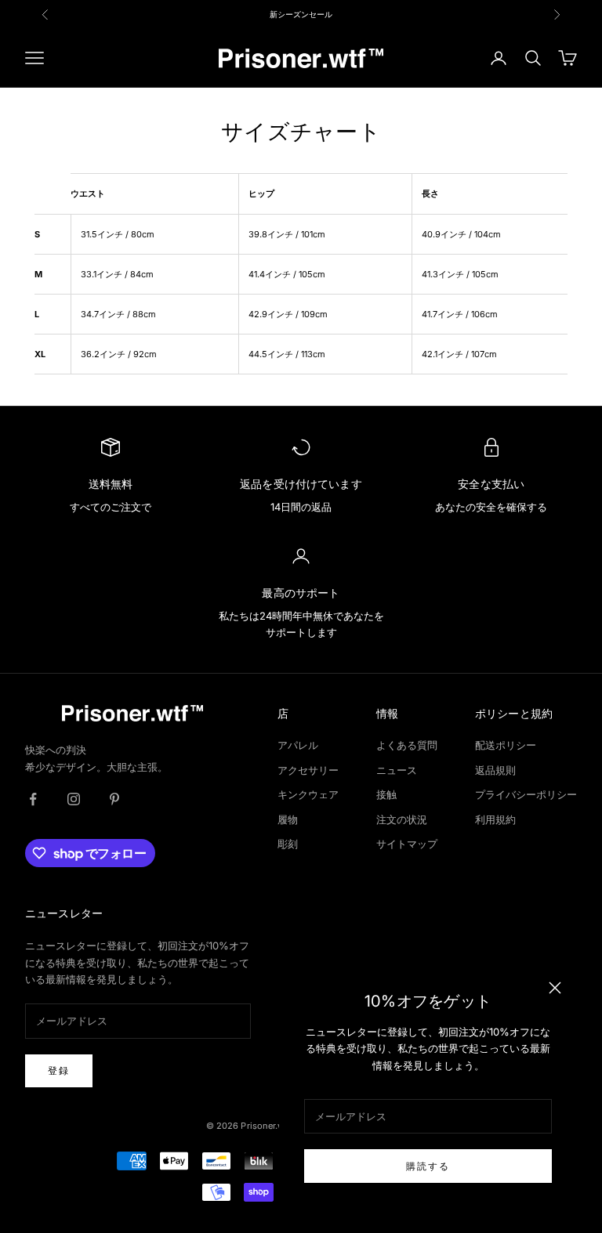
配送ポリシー (505, 745)
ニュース (396, 770)
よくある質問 (406, 745)
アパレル (297, 745)
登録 (59, 1070)
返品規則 (495, 770)
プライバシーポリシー (526, 794)
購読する (428, 1166)
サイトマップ (406, 843)
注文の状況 (401, 819)
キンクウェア (308, 794)
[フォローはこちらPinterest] (114, 799)
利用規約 (495, 819)
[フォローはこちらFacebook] (33, 799)
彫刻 (287, 843)
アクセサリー (308, 770)
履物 (287, 819)
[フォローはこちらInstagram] (74, 799)
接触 (386, 794)
